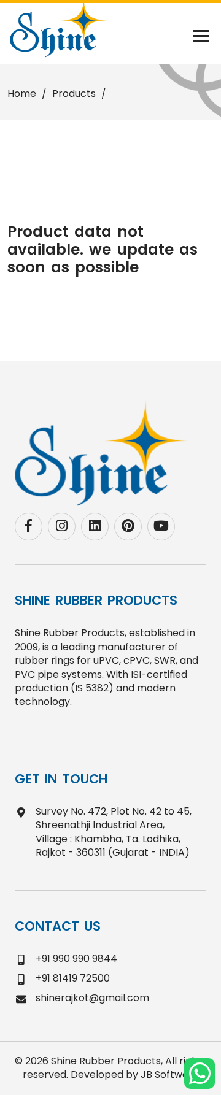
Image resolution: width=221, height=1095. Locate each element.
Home (21, 93)
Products (74, 93)
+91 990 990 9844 (76, 958)
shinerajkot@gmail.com (92, 998)
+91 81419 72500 (73, 978)
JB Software (170, 1074)
